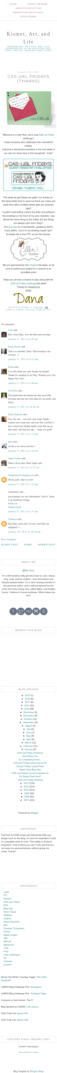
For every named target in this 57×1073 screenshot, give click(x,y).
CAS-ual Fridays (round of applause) (30, 773)
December (28, 712)
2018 (27, 698)
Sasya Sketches (11, 921)
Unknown (12, 519)
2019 (27, 695)
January (29, 749)
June (28, 732)
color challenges (11, 954)
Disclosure (28, 16)
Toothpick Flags (38, 993)
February (28, 746)
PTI (49, 310)
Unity (6, 951)
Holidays (7, 915)
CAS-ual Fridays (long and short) (30, 763)
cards (20, 310)
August (28, 725)
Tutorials (7, 961)
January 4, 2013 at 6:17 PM (23, 433)
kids (5, 925)
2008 (26, 796)
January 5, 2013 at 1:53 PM (23, 484)
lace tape (13, 226)
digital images (10, 935)
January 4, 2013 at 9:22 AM (23, 359)
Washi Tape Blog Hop (30, 769)
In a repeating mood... (30, 759)
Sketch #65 (22, 1020)
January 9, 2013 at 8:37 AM (23, 511)
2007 (26, 800)
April (28, 739)
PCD (5, 905)
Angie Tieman (14, 458)
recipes (7, 918)
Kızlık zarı (13, 503)
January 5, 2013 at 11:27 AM (23, 467)
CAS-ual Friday (46, 134)
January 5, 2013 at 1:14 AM (23, 450)
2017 (27, 702)
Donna (11, 366)
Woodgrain (36, 987)
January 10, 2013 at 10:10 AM (24, 531)
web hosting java (25, 1052)
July (29, 729)
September (28, 722)
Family (6, 931)
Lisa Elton (13, 390)
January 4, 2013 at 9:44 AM (23, 382)
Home (13, 4)
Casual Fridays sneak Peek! (30, 766)
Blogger (34, 813)
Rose (10, 441)
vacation (7, 964)
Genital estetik (14, 506)
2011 (26, 786)
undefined (35, 1052)
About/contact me (28, 8)
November (28, 715)
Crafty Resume (37, 4)
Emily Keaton (14, 346)
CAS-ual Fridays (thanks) (30, 780)
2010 (26, 790)
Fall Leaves (32, 1006)
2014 (26, 705)
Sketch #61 (22, 1013)
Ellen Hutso (30, 264)
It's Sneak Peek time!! (30, 776)
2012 (26, 783)
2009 (26, 793)
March (28, 742)
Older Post (10, 544)
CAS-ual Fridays (35, 310)
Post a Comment (8, 539)
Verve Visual (9, 912)
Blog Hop (8, 908)
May (28, 736)
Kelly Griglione (15, 414)
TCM (5, 948)
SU (4, 958)
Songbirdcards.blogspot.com (21, 475)
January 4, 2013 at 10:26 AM (23, 406)
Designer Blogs (37, 1071)
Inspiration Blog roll (28, 12)
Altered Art (8, 945)
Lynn (10, 329)
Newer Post (47, 544)
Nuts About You (30, 756)
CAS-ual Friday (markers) (30, 753)
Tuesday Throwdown (13, 928)
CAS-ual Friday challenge (23, 283)
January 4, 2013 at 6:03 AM (23, 339)
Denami (7, 898)
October (28, 719)
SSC (5, 938)
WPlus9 (7, 941)
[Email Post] (46, 307)
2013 (26, 709)
